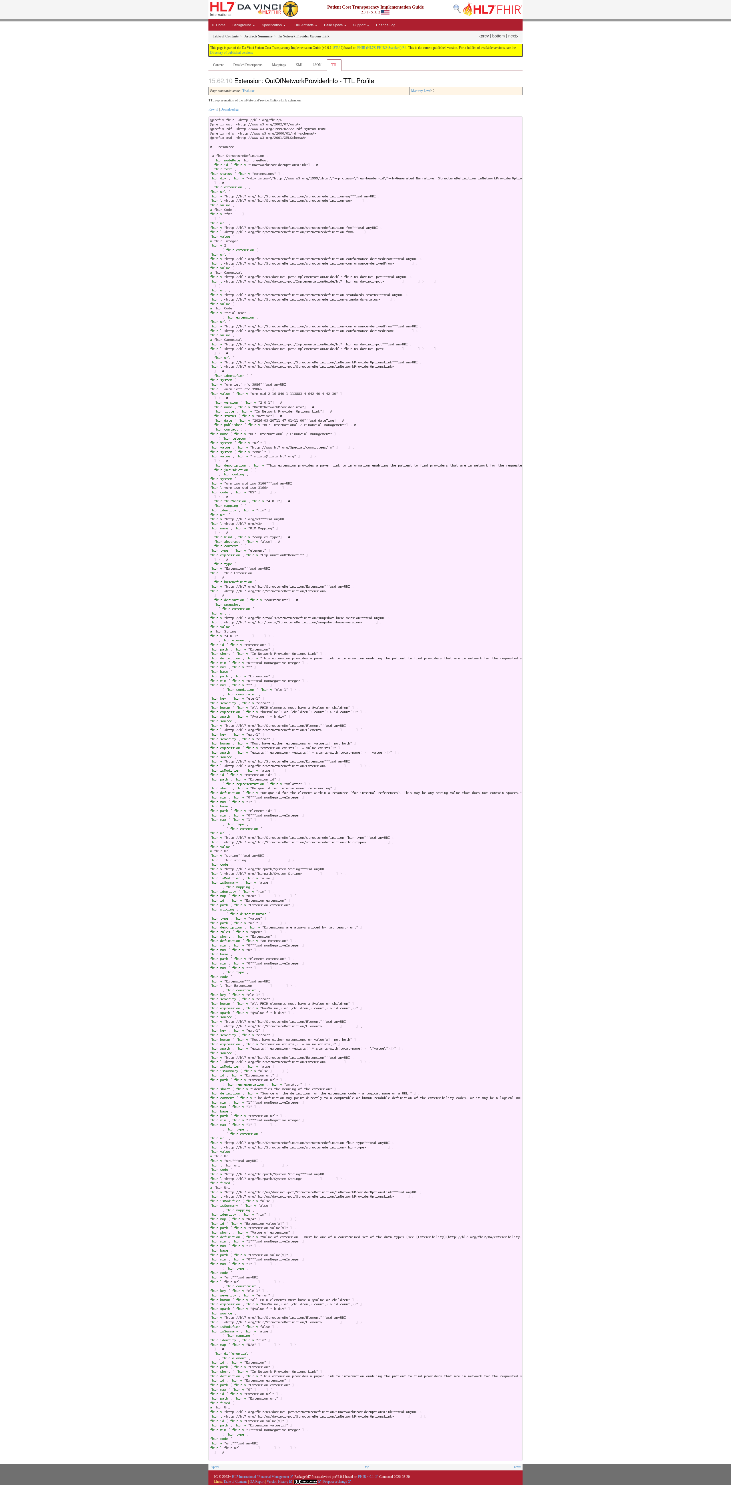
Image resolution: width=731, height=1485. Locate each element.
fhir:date (223, 421)
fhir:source (221, 721)
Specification (272, 24)
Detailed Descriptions (247, 65)
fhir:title (224, 411)
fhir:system (221, 380)
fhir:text (223, 169)
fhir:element (234, 640)
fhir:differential (231, 1354)
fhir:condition (240, 690)
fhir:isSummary (224, 882)
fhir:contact (226, 429)
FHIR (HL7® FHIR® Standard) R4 (381, 48)
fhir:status (221, 174)
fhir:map (218, 896)
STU (336, 48)
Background (242, 24)
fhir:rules (220, 932)
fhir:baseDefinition (233, 582)
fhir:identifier (229, 376)
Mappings (279, 65)
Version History (277, 1482)
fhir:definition (225, 658)
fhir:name (223, 407)
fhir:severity (223, 703)
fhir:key (218, 699)
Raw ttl (213, 109)
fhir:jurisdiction (231, 470)
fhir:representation (245, 784)
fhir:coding (233, 474)
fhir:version (226, 403)
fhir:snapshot (227, 605)
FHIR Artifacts (303, 24)
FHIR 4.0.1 (366, 1477)
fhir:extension (228, 187)
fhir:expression (225, 555)
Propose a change (335, 1482)
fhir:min (218, 663)
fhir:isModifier (225, 770)
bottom (498, 36)
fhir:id (221, 165)
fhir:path (219, 649)
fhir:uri (218, 515)
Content (218, 65)
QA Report (257, 1482)
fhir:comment (222, 1098)
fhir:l (216, 201)
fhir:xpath (220, 717)
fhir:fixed (220, 1183)
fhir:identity (223, 510)
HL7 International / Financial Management (260, 1477)
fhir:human (220, 708)
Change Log (385, 24)
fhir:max (218, 667)
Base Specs (334, 24)
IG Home (219, 24)
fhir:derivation (229, 600)
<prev (484, 36)
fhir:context (226, 546)
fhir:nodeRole (227, 160)
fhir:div (218, 178)
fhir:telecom (234, 439)
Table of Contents (235, 1482)
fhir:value (220, 205)
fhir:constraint (241, 694)
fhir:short (220, 654)
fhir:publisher (228, 425)
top (367, 1467)
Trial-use (248, 91)
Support (359, 24)
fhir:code (219, 492)
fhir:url (218, 192)
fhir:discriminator (248, 914)
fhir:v (240, 165)
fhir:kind (223, 537)
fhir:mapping (226, 506)
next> (513, 36)
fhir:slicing (222, 909)
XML (299, 65)
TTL (334, 65)
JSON (317, 65)
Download (227, 109)
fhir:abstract (227, 542)
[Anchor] (377, 80)
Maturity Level (421, 91)
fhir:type (219, 551)
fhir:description (230, 465)
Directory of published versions (231, 53)
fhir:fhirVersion (230, 501)
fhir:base (219, 672)
